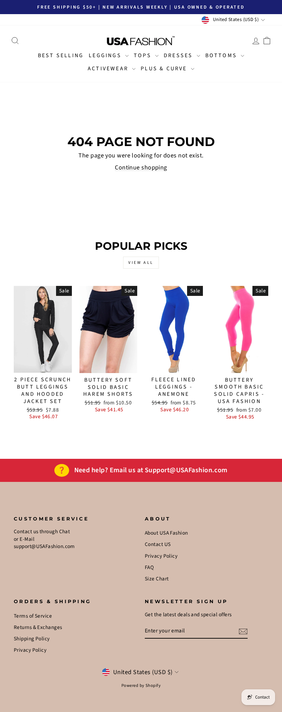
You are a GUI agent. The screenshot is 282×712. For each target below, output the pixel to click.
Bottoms (222, 55)
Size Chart (157, 578)
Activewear (109, 68)
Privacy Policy (161, 556)
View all (141, 263)
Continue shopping (141, 167)
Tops (143, 55)
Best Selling (61, 55)
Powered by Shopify (141, 685)
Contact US (158, 544)
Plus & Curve (165, 68)
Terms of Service (33, 616)
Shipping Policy (32, 638)
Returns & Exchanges (38, 627)
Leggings (106, 55)
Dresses (179, 55)
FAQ (149, 567)
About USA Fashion (166, 533)
